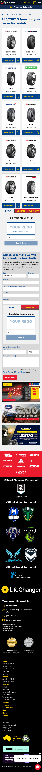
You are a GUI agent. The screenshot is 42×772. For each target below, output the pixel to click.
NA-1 (11, 161)
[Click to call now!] (25, 2)
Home (5, 14)
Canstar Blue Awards (9, 725)
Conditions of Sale (26, 766)
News (4, 713)
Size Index (5, 723)
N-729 (31, 124)
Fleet (4, 710)
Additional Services (8, 700)
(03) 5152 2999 (12, 616)
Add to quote (8, 60)
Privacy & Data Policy (14, 766)
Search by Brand (8, 669)
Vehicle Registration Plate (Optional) (11, 348)
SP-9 (31, 161)
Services (5, 684)
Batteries (5, 687)
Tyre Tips (5, 674)
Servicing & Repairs (9, 692)
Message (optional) (9, 356)
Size (4, 273)
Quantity (31, 273)
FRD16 (11, 88)
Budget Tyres (6, 728)
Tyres (4, 661)
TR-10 (11, 197)
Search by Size (7, 666)
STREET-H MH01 (31, 52)
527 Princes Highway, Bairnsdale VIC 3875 (20, 611)
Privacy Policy (7, 372)
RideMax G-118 (31, 88)
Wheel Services (7, 697)
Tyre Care (5, 671)
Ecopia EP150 (11, 52)
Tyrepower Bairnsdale (22, 7)
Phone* (14, 286)
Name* (5, 280)
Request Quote (10, 377)
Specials (5, 702)
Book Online (7, 708)
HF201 (11, 124)
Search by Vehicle (8, 664)
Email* (5, 293)
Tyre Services (6, 695)
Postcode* (6, 299)
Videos (5, 716)
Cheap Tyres (6, 730)
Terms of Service (20, 372)
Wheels (5, 677)
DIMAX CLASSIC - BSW (31, 197)
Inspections (6, 689)
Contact (5, 705)
